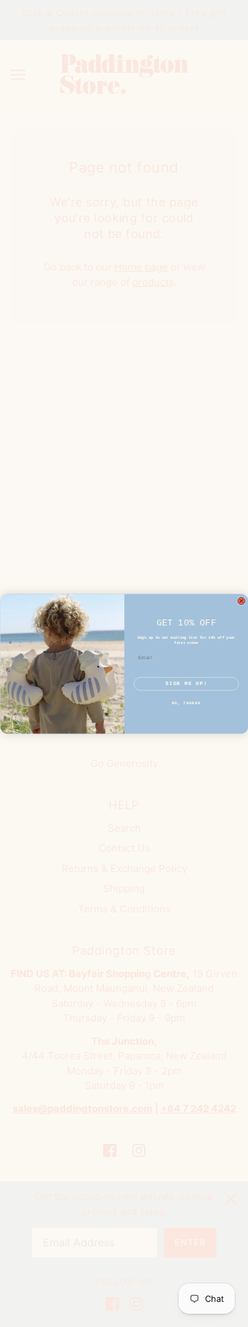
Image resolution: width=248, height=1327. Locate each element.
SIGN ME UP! (186, 683)
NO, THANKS (186, 703)
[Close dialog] (241, 601)
